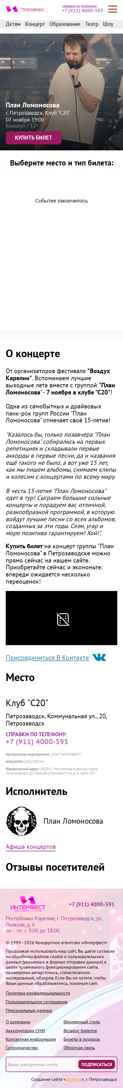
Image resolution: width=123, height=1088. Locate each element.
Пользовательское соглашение (37, 1002)
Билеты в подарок (82, 1039)
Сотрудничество (22, 1047)
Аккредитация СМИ (25, 1030)
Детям (13, 24)
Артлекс (74, 1079)
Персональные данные (29, 1010)
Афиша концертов (31, 846)
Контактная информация (31, 1039)
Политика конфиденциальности (38, 993)
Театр (91, 24)
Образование (64, 24)
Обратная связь (79, 1047)
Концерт (35, 24)
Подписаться (97, 1064)
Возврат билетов (80, 1030)
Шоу (108, 24)
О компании (18, 1021)
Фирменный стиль (82, 1021)
